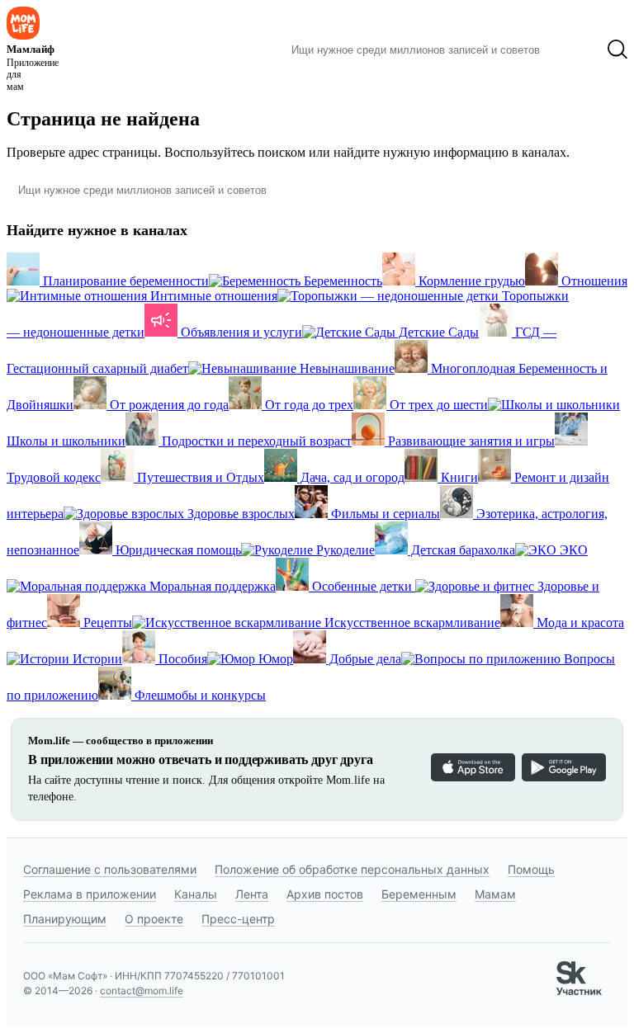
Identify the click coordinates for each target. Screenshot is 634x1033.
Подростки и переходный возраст (255, 441)
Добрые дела (363, 659)
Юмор (274, 659)
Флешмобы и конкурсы (198, 695)
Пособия (181, 659)
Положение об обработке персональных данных (352, 869)
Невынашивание (345, 368)
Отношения (592, 281)
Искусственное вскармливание (410, 623)
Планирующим (64, 919)
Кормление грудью (470, 281)
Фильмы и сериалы (384, 514)
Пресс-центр (238, 919)
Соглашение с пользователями (109, 869)
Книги (458, 477)
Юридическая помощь (176, 550)
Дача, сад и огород (351, 477)
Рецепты (106, 623)
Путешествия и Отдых (199, 477)
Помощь (531, 869)
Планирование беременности (124, 281)
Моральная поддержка (211, 586)
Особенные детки (362, 586)
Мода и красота (578, 623)
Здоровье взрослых (239, 514)
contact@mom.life (141, 990)
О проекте (154, 919)
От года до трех (307, 405)
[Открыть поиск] (617, 49)
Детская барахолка (461, 550)
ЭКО (572, 550)
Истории (95, 659)
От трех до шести (437, 405)
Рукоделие (344, 550)
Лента (251, 894)
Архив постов (324, 894)
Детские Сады (437, 332)
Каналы (195, 894)
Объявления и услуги (239, 332)
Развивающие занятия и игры (470, 441)
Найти (573, 49)
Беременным (419, 894)
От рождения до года (167, 405)
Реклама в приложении (89, 894)
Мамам (495, 894)
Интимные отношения (212, 296)
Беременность (341, 281)
